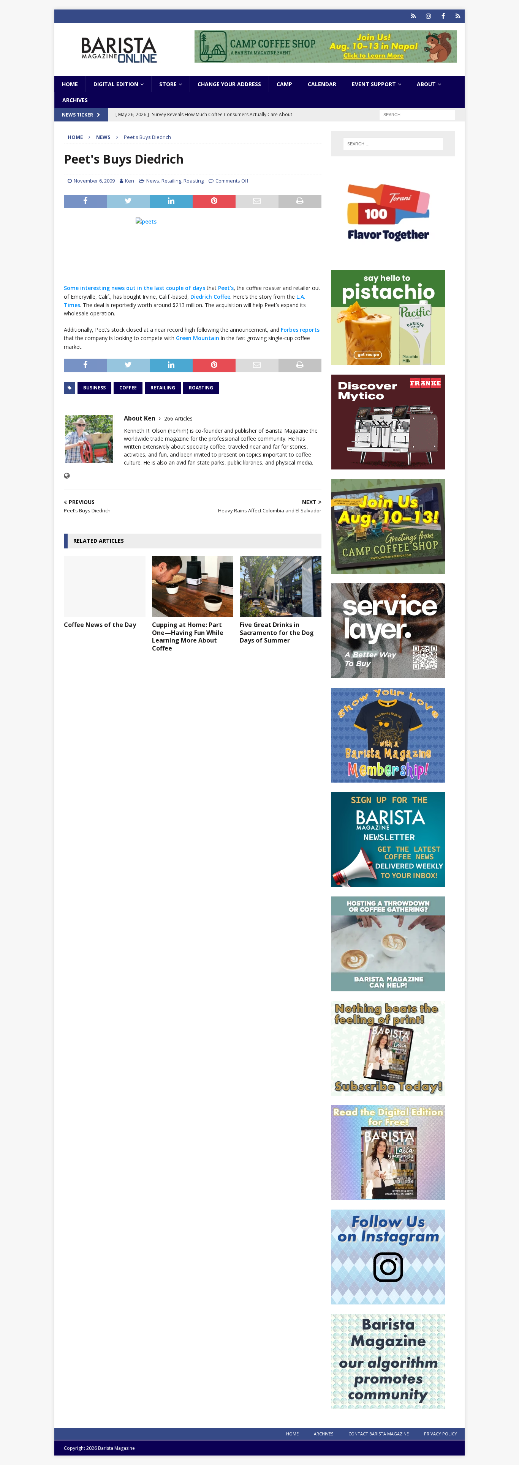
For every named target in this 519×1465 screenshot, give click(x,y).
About (426, 84)
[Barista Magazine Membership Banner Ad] (388, 778)
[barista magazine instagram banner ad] (388, 1300)
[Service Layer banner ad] (388, 673)
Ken (129, 180)
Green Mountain (197, 338)
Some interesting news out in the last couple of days (134, 287)
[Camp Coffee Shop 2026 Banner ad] (388, 569)
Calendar (322, 84)
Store (168, 84)
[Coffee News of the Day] (105, 586)
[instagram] (428, 16)
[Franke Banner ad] (388, 465)
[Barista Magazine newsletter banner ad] (388, 882)
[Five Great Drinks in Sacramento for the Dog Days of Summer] (280, 586)
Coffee (128, 387)
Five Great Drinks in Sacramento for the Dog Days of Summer (277, 633)
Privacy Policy (440, 1434)
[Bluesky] (413, 16)
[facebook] (443, 16)
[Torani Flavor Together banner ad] (388, 256)
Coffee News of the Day (100, 625)
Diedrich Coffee (210, 296)
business (94, 387)
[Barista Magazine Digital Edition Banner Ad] (388, 1195)
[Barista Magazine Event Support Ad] (388, 987)
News (152, 180)
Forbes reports (300, 329)
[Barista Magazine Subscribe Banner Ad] (388, 1091)
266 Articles (178, 418)
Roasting (194, 180)
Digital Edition (115, 84)
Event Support (374, 84)
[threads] (458, 16)
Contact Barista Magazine (378, 1434)
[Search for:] (417, 114)
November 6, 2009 (94, 180)
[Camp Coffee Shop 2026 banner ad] (326, 58)
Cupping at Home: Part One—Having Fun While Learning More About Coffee (187, 636)
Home (70, 84)
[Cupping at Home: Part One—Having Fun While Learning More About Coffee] (193, 586)
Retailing (171, 180)
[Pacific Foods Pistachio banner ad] (388, 360)
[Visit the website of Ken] (67, 475)
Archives (75, 100)
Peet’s (226, 287)
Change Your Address (229, 84)
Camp (284, 84)
